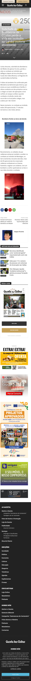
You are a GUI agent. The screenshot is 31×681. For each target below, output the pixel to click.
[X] (6, 210)
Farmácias (6, 538)
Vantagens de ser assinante (11, 515)
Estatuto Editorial (8, 613)
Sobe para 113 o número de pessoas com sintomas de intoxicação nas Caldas (18, 263)
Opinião (4, 575)
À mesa (4, 582)
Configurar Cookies (15, 678)
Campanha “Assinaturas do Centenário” (15, 513)
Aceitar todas (15, 674)
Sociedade (5, 551)
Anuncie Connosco (9, 528)
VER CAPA (14, 323)
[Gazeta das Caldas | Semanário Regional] (15, 5)
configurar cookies (15, 669)
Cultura (4, 561)
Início (3, 10)
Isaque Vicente (8, 49)
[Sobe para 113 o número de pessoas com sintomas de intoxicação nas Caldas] (4, 263)
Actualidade (8, 10)
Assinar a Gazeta (7, 609)
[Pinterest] (10, 210)
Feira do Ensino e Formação (11, 519)
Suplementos (6, 579)
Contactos (5, 630)
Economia (5, 558)
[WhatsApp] (14, 210)
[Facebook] (2, 210)
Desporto (5, 568)
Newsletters (6, 596)
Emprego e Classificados (10, 533)
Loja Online (6, 592)
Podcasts (5, 599)
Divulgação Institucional (10, 535)
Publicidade (6, 526)
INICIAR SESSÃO (14, 330)
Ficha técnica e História (10, 620)
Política (4, 554)
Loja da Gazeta (7, 522)
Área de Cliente (7, 541)
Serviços (4, 531)
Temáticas (5, 572)
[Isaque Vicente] (3, 49)
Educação (5, 565)
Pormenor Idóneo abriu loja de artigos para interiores (21, 221)
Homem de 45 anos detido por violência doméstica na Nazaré (6, 221)
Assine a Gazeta (7, 511)
